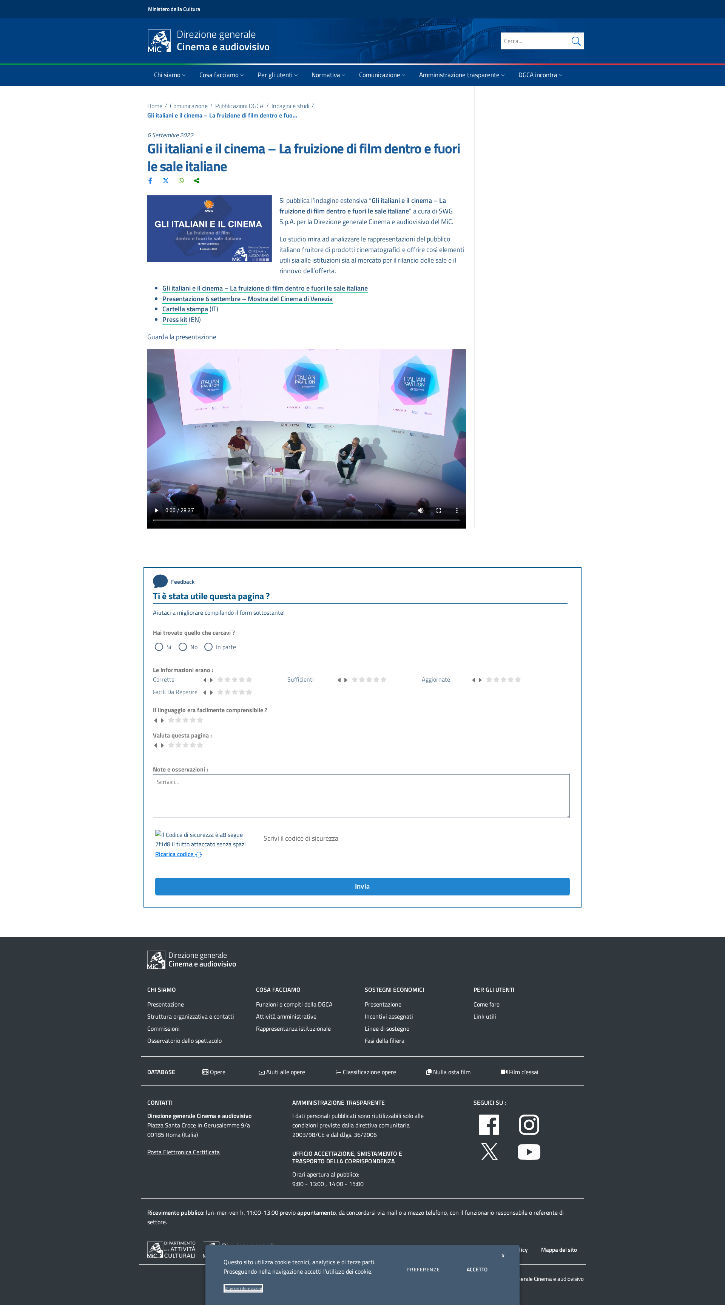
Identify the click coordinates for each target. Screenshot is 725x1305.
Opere (216, 1071)
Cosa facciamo (219, 75)
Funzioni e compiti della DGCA (294, 1004)
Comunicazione (379, 75)
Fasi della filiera (384, 1040)
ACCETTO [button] (477, 1269)
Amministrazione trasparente (459, 75)
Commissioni (163, 1028)
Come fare (487, 1004)
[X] (166, 181)
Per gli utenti (275, 75)
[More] (197, 181)
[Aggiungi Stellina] (211, 679)
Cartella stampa (185, 309)
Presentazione (165, 1004)
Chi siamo (167, 75)
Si (169, 646)
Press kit (174, 319)
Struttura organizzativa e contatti (190, 1016)
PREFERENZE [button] (423, 1269)
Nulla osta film (451, 1071)
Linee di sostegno (387, 1028)
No (193, 646)
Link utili (485, 1016)
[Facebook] (150, 181)
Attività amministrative (286, 1016)
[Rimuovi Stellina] (205, 679)
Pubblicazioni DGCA (239, 105)
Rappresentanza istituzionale (293, 1028)
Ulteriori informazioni (243, 1288)
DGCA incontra (537, 75)
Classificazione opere (368, 1071)
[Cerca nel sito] (576, 41)
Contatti (160, 1102)
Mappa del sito (559, 1249)
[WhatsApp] (181, 181)
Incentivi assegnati (389, 1016)
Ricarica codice (175, 853)
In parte (226, 646)
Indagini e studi (290, 105)
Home (154, 105)
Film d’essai (523, 1071)
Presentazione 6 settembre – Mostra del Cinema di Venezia (247, 299)
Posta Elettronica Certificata (183, 1152)
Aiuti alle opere (285, 1071)
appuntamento (316, 1212)
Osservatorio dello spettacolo (184, 1040)
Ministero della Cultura (174, 9)
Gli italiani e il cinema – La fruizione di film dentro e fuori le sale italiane (265, 288)
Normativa (326, 75)
